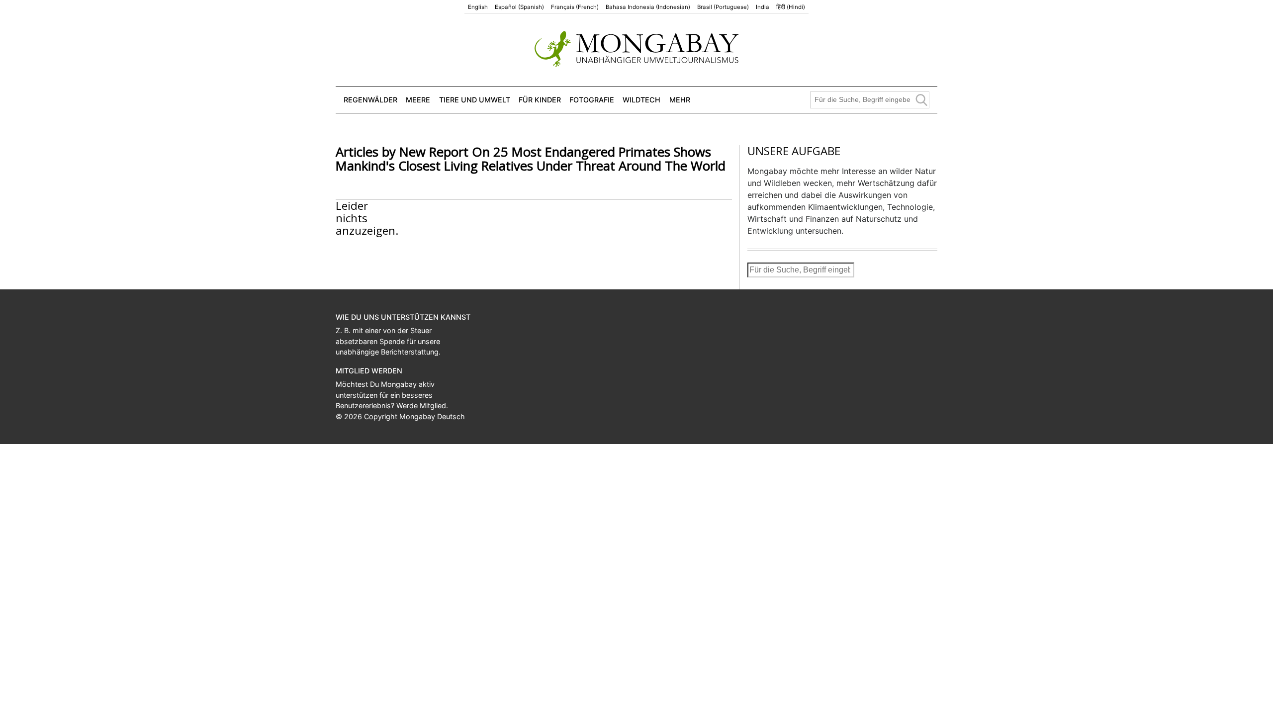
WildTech (641, 99)
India (762, 6)
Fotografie (591, 99)
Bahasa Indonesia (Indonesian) (648, 6)
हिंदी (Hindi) (790, 6)
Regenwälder (370, 99)
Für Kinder (540, 99)
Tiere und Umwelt (474, 99)
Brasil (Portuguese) (723, 6)
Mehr (679, 99)
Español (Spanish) (519, 6)
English (478, 6)
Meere (418, 99)
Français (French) (575, 6)
